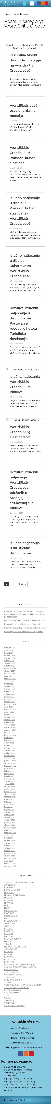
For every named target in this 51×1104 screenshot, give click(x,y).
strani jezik (10, 977)
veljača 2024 (9, 725)
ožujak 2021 (9, 815)
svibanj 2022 (9, 779)
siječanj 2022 (9, 789)
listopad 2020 (10, 828)
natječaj (8, 934)
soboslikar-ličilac (13, 975)
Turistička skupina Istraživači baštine (22, 985)
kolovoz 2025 (10, 679)
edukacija (9, 893)
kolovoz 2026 (10, 648)
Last (22, 584)
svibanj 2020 (9, 840)
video (7, 995)
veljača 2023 (9, 756)
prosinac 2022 (10, 761)
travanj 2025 (9, 689)
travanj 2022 (9, 781)
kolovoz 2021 (9, 802)
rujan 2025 (8, 676)
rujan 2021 (8, 799)
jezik (6, 926)
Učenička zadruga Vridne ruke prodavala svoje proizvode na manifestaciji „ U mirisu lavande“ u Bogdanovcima (24, 614)
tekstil (7, 983)
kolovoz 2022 (10, 771)
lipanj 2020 (8, 838)
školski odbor (11, 970)
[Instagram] (42, 3)
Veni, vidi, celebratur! (14, 993)
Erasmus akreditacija (14, 895)
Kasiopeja (8, 929)
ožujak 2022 (9, 784)
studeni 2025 (9, 671)
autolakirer (10, 885)
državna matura (12, 890)
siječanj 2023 (9, 758)
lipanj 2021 (8, 807)
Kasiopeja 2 (9, 931)
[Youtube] (46, 3)
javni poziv (9, 923)
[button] (24, 3)
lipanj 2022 (8, 776)
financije (8, 903)
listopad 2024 (10, 704)
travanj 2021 (9, 812)
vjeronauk (9, 1001)
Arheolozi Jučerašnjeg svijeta (19, 882)
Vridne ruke (9, 1003)
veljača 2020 (9, 848)
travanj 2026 (9, 658)
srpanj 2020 (9, 835)
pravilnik (8, 952)
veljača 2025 (9, 694)
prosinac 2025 (10, 668)
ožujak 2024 (9, 722)
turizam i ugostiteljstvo (16, 988)
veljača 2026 (9, 663)
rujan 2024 (8, 707)
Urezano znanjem (12, 990)
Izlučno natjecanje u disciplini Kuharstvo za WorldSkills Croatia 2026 (25, 266)
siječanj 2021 (9, 820)
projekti (8, 954)
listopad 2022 (10, 766)
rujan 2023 (8, 738)
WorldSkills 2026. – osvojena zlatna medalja (25, 110)
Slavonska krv (11, 972)
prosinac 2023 (10, 730)
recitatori (9, 962)
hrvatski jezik (11, 916)
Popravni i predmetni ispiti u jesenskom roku (22, 624)
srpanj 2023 (9, 743)
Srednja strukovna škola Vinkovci (10, 3)
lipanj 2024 (8, 715)
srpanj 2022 (9, 774)
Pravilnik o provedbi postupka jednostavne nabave (25, 628)
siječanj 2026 (9, 666)
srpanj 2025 (9, 681)
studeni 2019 (9, 856)
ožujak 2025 (9, 691)
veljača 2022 (9, 786)
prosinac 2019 (10, 853)
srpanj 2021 (9, 804)
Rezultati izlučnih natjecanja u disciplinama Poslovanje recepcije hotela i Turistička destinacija (24, 323)
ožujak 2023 (9, 753)
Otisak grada (10, 949)
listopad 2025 (10, 673)
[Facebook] (39, 3)
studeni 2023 (9, 733)
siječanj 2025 (9, 697)
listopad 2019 (10, 858)
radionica (8, 957)
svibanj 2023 (9, 748)
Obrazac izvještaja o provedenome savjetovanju (24, 620)
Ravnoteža (9, 959)
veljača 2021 (9, 817)
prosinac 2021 (10, 792)
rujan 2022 (8, 769)
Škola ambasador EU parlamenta (20, 967)
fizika (7, 905)
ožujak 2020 (9, 846)
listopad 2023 (10, 735)
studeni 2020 (9, 825)
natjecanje (9, 936)
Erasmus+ (8, 898)
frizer (7, 908)
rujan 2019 (8, 861)
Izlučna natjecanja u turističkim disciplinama (25, 548)
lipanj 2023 (8, 745)
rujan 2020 (8, 830)
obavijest (9, 941)
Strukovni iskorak (13, 980)
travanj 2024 (9, 720)
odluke (7, 944)
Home (8, 14)
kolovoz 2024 (10, 709)
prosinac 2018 (10, 866)
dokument (9, 888)
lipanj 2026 (8, 653)
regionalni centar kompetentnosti (21, 965)
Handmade (9, 913)
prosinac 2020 (10, 822)
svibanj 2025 (9, 686)
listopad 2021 (10, 797)
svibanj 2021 (9, 810)
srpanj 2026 (9, 650)
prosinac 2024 (10, 699)
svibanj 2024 (9, 717)
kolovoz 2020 (10, 833)
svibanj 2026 (9, 656)
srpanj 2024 (9, 712)
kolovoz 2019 (10, 864)
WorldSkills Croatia (14, 1006)
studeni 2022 (9, 763)
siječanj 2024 (9, 727)
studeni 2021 (9, 794)
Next (15, 584)
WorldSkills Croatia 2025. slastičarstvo (20, 432)
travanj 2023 (9, 751)
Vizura (7, 998)
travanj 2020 (9, 843)
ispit (6, 918)
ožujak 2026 (9, 661)
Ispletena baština (12, 921)
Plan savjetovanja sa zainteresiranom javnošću (23, 632)
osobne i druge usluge (15, 947)
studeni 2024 (9, 702)
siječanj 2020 (9, 851)
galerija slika (10, 911)
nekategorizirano (13, 939)
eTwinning (9, 900)
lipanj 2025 (8, 684)
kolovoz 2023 (10, 740)
